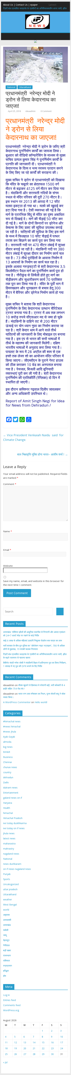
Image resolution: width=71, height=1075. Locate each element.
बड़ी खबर (7, 950)
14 (34, 1042)
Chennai (7, 762)
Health (6, 807)
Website (8, 565)
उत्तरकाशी (7, 919)
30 (52, 1054)
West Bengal (10, 904)
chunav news (10, 767)
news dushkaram (12, 863)
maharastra (9, 843)
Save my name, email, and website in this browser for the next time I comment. (33, 582)
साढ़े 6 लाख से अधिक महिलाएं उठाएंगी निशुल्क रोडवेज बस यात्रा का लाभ (32, 640)
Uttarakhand (25, 87)
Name (7, 531)
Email (7, 549)
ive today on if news (14, 828)
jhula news (9, 833)
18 (6, 1048)
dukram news (10, 787)
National (11, 87)
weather (7, 899)
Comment (9, 484)
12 (15, 1042)
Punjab (7, 874)
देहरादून (6, 940)
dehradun (8, 777)
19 (15, 1048)
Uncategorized (11, 884)
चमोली (5, 930)
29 (43, 1054)
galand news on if (12, 797)
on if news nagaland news (17, 869)
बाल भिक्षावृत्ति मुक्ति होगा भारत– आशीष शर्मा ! (42, 454)
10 (61, 1036)
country (7, 772)
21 (34, 1048)
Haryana (7, 802)
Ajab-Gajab (9, 736)
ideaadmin (30, 111)
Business (8, 757)
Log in (6, 995)
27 (24, 1054)
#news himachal (11, 726)
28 (34, 1054)
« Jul (5, 1062)
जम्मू (5, 935)
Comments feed (11, 1005)
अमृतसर (6, 914)
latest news (9, 838)
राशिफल (6, 960)
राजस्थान (7, 955)
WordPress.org (11, 1010)
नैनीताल (6, 945)
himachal (8, 813)
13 (24, 1042)
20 (24, 1048)
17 (61, 1042)
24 (61, 1048)
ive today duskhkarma (15, 823)
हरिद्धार (6, 970)
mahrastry (8, 848)
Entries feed (9, 1000)
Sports (6, 879)
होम (4, 975)
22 (43, 1048)
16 (52, 1042)
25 (6, 1054)
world (6, 909)
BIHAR (6, 751)
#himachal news (11, 721)
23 (52, 1048)
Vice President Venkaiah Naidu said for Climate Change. (33, 437)
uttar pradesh (10, 889)
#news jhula (9, 731)
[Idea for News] (37, 15)
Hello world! (41, 702)
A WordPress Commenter (17, 702)
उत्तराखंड (7, 924)
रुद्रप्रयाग (7, 965)
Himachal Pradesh (12, 818)
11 (6, 1042)
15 (43, 1042)
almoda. (7, 741)
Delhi (6, 782)
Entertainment (10, 792)
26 (15, 1054)
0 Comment (46, 111)
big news (8, 746)
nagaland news (11, 853)
